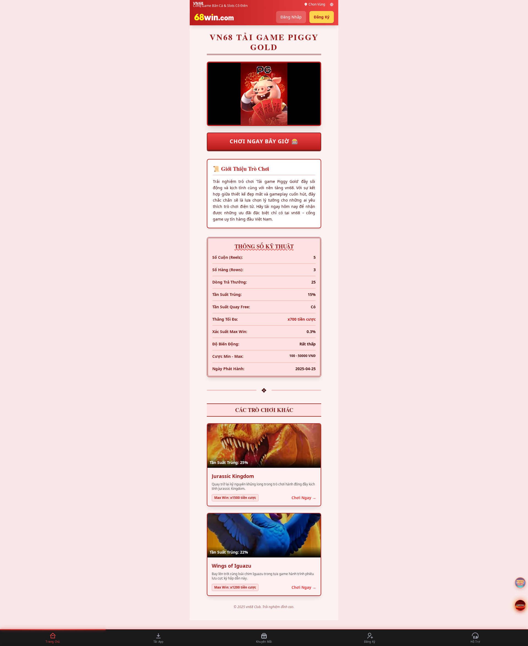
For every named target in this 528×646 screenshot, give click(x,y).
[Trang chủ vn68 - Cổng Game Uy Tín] (214, 17)
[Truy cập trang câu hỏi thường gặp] (520, 582)
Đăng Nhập (291, 17)
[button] (520, 605)
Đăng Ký (321, 17)
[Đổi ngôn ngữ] (331, 4)
